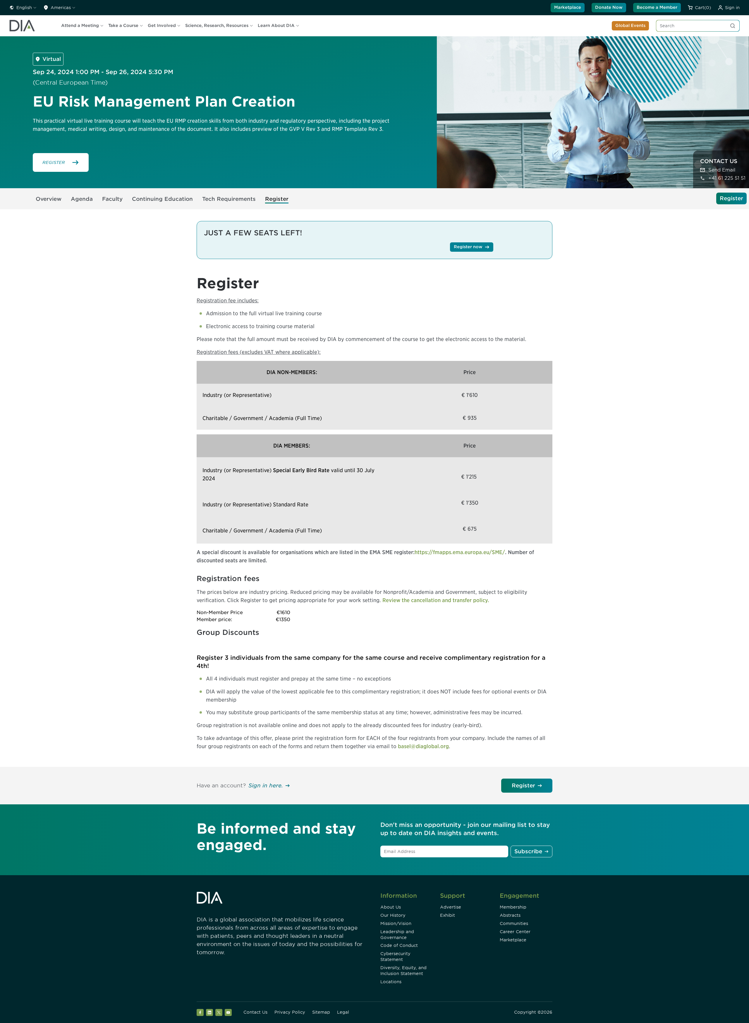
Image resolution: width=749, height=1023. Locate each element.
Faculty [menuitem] (112, 199)
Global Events (630, 25)
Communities (514, 923)
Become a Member (657, 7)
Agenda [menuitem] (82, 199)
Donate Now (609, 7)
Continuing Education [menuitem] (162, 199)
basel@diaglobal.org (423, 746)
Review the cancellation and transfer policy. (435, 600)
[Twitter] (218, 1012)
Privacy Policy (289, 1012)
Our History (393, 915)
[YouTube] (228, 1012)
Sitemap (321, 1012)
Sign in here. (265, 785)
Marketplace (567, 7)
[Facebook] (200, 1012)
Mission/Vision (395, 923)
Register (523, 785)
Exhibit (447, 915)
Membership (513, 907)
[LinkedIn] (209, 1012)
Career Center (515, 931)
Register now (468, 246)
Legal (343, 1012)
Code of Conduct (399, 945)
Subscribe (528, 851)
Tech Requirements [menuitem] (229, 199)
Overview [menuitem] (48, 199)
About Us (390, 907)
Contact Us (255, 1012)
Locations (390, 981)
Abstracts (510, 915)
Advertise (450, 907)
